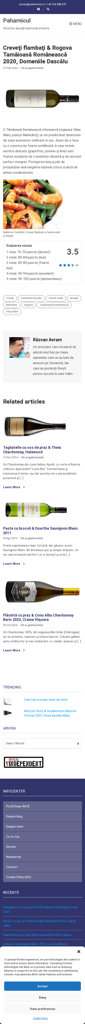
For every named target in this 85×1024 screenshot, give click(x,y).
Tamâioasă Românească (54, 305)
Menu (77, 24)
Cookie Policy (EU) (18, 877)
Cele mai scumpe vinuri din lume (46, 700)
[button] (79, 952)
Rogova (28, 305)
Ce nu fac (13, 837)
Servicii (11, 847)
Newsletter (13, 857)
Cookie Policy (40, 1018)
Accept (43, 986)
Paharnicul (17, 20)
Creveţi (10, 298)
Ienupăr (74, 298)
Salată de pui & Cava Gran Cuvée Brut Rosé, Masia (37, 935)
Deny (42, 997)
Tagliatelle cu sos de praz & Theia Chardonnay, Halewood (32, 449)
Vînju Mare (12, 311)
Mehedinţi (11, 305)
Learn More (12, 487)
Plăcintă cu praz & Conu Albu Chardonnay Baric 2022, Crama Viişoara (38, 617)
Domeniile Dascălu (31, 298)
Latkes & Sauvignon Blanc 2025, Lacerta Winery (35, 944)
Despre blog (14, 816)
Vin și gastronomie (32, 68)
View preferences (42, 1009)
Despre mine (14, 826)
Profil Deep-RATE (18, 806)
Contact (12, 867)
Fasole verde (56, 298)
